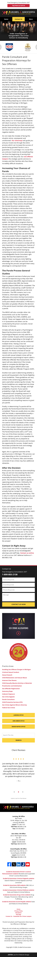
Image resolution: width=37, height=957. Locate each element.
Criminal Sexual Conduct (10, 672)
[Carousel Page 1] (14, 792)
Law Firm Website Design (18, 955)
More (31, 19)
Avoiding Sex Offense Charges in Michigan (16, 669)
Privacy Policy (18, 911)
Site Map (18, 914)
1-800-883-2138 (9, 574)
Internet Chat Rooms (9, 680)
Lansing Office (18, 715)
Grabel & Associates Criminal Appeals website (18, 878)
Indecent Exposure (8, 694)
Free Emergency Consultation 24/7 (14, 572)
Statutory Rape (7, 691)
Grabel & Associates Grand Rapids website (16, 902)
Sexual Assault (7, 675)
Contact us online (27, 553)
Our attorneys (17, 140)
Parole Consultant (8, 699)
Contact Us (18, 19)
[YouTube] (28, 864)
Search (19, 740)
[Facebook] (9, 864)
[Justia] (23, 864)
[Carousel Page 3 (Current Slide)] (23, 792)
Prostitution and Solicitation (12, 686)
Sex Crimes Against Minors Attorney (14, 705)
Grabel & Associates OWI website (14, 885)
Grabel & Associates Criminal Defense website (18, 890)
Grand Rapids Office (18, 726)
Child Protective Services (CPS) (12, 702)
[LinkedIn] (18, 864)
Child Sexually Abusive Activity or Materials (17, 683)
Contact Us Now (19, 604)
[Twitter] (14, 864)
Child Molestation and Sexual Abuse (14, 678)
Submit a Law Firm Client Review (18, 798)
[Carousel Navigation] (18, 792)
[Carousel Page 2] (18, 792)
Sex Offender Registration (11, 689)
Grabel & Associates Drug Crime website (16, 895)
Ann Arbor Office (18, 721)
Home (6, 19)
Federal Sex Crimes (8, 708)
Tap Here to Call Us (18, 5)
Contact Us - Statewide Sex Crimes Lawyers (18, 916)
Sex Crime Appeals (8, 697)
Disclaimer (18, 913)
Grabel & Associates (24, 947)
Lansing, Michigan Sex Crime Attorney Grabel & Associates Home (18, 13)
